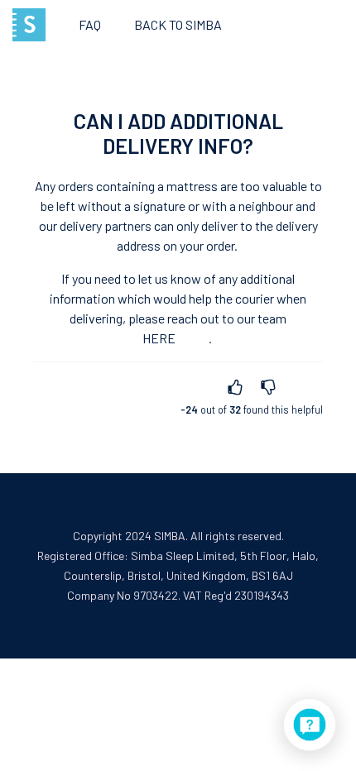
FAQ (90, 24)
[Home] (29, 24)
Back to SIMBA (178, 24)
